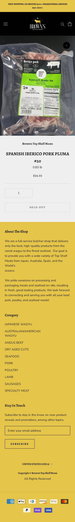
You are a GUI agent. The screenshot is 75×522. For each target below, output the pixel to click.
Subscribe (20, 444)
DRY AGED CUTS (17, 349)
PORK (9, 363)
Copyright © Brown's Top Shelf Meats (37, 473)
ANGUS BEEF (14, 343)
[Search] (62, 24)
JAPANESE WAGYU (18, 324)
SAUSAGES (13, 384)
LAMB (9, 377)
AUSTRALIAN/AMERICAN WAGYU (21, 333)
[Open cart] (69, 24)
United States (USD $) (35, 464)
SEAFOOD (12, 356)
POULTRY (11, 370)
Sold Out (38, 207)
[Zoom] (66, 45)
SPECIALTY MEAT (17, 391)
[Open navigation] (6, 24)
